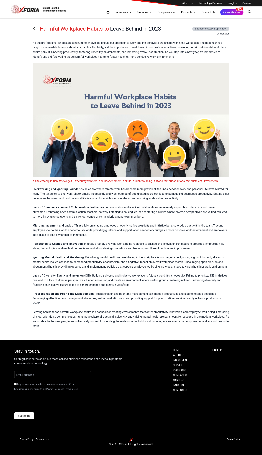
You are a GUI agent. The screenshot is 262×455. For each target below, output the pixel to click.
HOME (176, 350)
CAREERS (178, 380)
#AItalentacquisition (45, 181)
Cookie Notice (233, 439)
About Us (187, 3)
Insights (232, 3)
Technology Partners (210, 3)
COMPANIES (180, 375)
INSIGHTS (178, 385)
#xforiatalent (194, 181)
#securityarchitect (86, 181)
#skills (127, 181)
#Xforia (158, 181)
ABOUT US (179, 355)
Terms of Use (71, 389)
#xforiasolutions (174, 181)
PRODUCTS (179, 370)
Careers (246, 3)
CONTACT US (180, 390)
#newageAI (66, 181)
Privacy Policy (53, 389)
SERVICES (178, 365)
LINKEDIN (217, 350)
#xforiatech (210, 181)
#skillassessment (110, 181)
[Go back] (34, 28)
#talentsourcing (142, 181)
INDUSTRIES (180, 360)
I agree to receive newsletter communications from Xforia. (46, 384)
